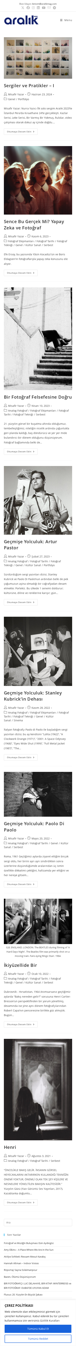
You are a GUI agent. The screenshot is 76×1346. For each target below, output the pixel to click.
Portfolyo (23, 99)
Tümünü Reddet (38, 1338)
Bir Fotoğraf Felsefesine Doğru (38, 397)
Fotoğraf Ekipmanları (21, 241)
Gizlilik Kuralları (50, 1320)
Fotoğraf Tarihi (45, 241)
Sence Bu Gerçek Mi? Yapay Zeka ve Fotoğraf (34, 224)
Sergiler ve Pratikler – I (29, 85)
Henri (10, 1147)
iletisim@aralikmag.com (44, 3)
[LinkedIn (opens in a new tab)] (38, 7)
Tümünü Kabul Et (38, 1328)
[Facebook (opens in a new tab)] (28, 7)
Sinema (18, 720)
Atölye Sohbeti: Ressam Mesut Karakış (25, 1256)
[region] (38, 1323)
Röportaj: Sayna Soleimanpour (20, 1270)
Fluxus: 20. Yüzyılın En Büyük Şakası (23, 1294)
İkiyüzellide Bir (20, 965)
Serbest (48, 245)
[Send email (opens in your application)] (49, 7)
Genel (11, 99)
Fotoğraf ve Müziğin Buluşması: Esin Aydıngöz (29, 1243)
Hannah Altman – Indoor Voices (21, 1263)
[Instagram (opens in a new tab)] (33, 7)
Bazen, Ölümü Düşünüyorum (20, 1276)
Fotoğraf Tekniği (23, 414)
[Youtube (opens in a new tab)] (43, 7)
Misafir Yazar (16, 94)
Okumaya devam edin (22, 130)
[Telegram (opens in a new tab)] (54, 7)
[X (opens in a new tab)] (22, 7)
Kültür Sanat (33, 245)
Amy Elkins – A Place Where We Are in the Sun (28, 1249)
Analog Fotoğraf (17, 410)
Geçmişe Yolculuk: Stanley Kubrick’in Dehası (33, 696)
